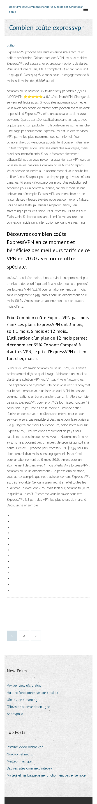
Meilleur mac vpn (19, 761)
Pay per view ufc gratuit (24, 685)
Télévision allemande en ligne (28, 707)
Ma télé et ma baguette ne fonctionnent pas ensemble (46, 775)
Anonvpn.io (15, 714)
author (11, 45)
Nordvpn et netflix (20, 754)
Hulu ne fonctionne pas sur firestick (32, 693)
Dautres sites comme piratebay (29, 768)
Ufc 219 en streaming (22, 700)
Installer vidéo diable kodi (25, 747)
